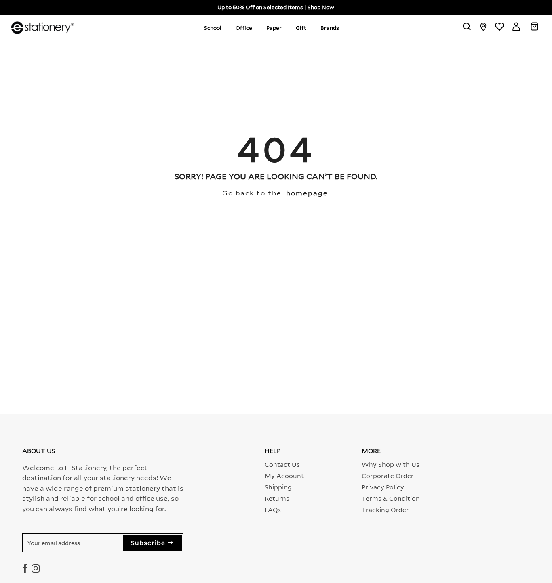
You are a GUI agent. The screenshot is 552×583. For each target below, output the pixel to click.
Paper (274, 27)
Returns (277, 497)
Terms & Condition (391, 497)
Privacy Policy (383, 486)
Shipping (278, 486)
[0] (534, 28)
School (212, 27)
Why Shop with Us (390, 464)
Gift (301, 27)
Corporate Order (388, 475)
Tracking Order (385, 509)
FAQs (273, 509)
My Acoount (284, 475)
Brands (329, 27)
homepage (307, 192)
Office (244, 27)
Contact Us (282, 464)
